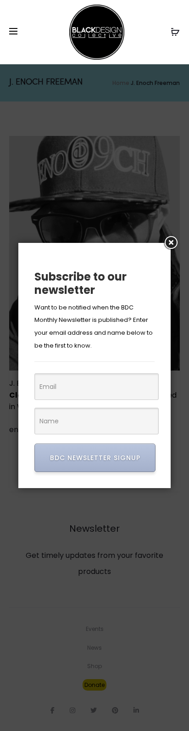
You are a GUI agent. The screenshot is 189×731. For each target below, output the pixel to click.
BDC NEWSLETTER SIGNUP (95, 457)
